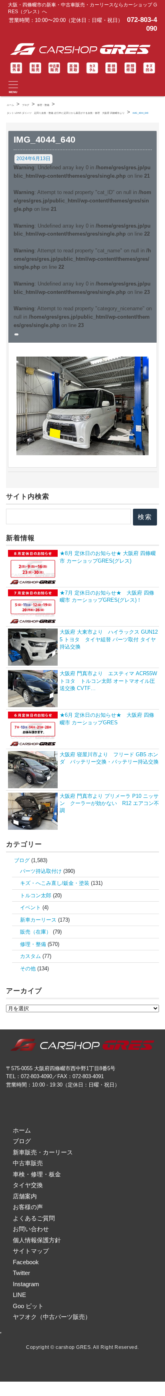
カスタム (30, 956)
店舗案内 (25, 1196)
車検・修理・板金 (37, 1174)
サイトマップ (31, 1250)
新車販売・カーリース (43, 1152)
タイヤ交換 (28, 1185)
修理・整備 (33, 944)
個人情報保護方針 (37, 1240)
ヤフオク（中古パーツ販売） (52, 1316)
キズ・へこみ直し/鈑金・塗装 (54, 883)
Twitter (21, 1272)
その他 (28, 969)
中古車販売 (28, 1163)
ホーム (22, 1130)
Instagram (26, 1284)
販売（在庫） (35, 932)
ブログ (22, 860)
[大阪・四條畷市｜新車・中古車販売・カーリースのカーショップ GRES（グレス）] (82, 49)
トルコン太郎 (35, 895)
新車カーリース (38, 920)
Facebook (26, 1262)
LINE (19, 1294)
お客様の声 (28, 1207)
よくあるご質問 (34, 1218)
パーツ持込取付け (41, 871)
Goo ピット (28, 1306)
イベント (30, 907)
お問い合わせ (31, 1228)
